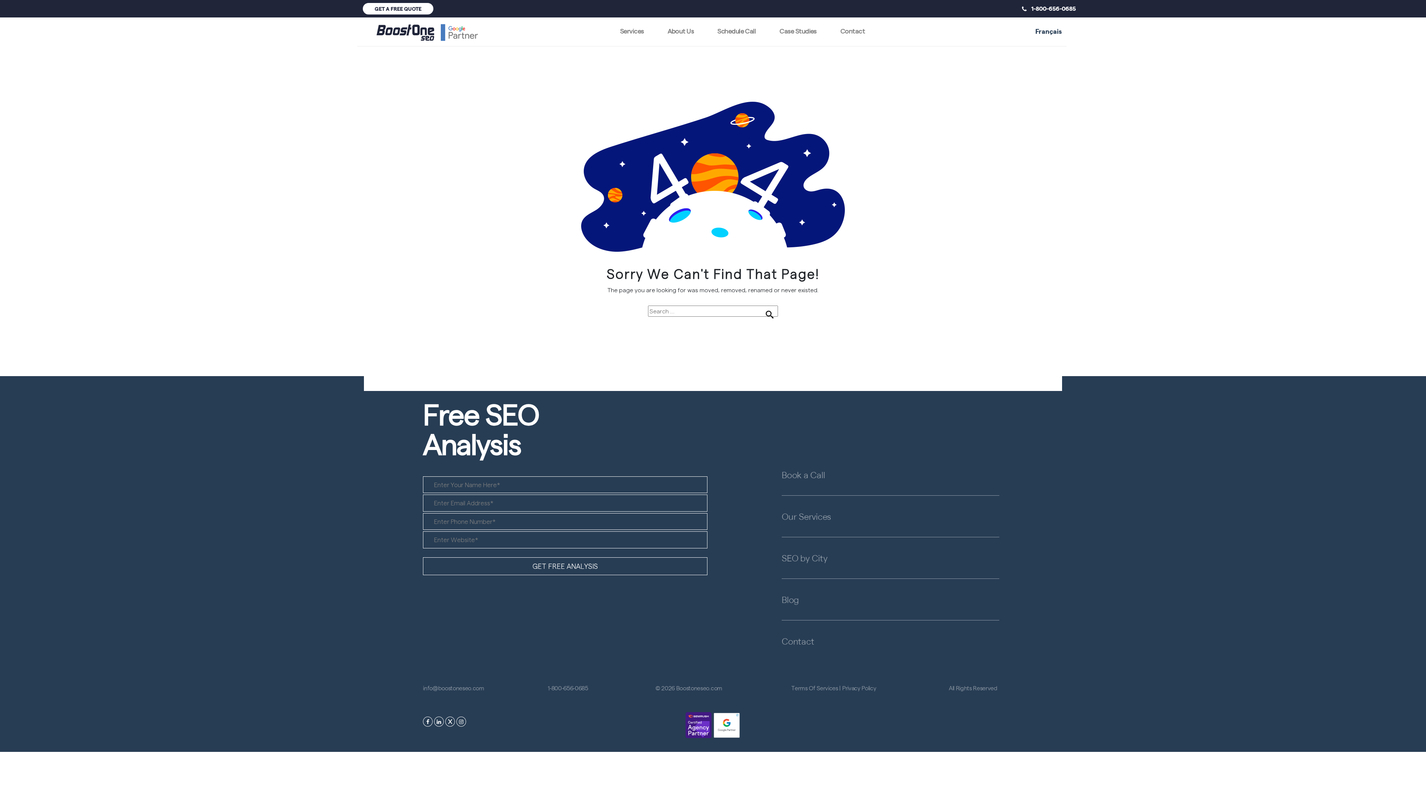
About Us (681, 31)
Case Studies (798, 31)
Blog (790, 599)
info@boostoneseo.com (453, 688)
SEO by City (804, 558)
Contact (852, 31)
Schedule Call (736, 31)
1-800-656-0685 (1051, 8)
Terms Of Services (814, 688)
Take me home (713, 329)
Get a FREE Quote (398, 8)
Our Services (806, 516)
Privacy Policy (859, 688)
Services (632, 31)
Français (1048, 30)
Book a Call (803, 474)
